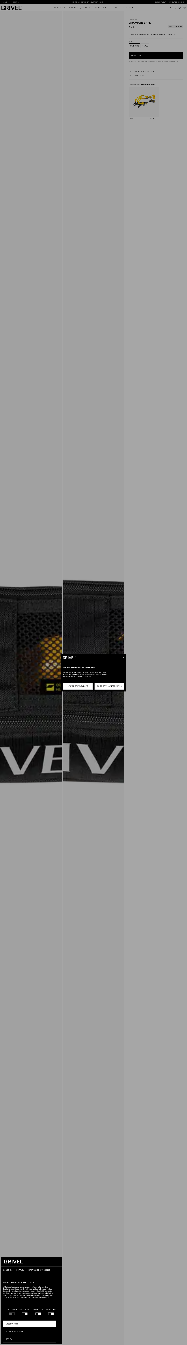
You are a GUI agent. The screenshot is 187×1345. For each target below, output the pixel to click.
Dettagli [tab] (20, 1270)
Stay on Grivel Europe (78, 686)
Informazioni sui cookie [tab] (39, 1270)
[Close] (123, 657)
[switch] (24, 1314)
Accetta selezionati (15, 1331)
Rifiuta (9, 1339)
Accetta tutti (12, 1324)
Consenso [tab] (8, 1270)
